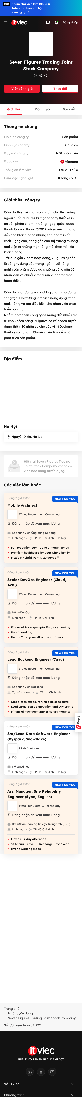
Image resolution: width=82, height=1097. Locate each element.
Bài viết (69, 109)
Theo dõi (60, 89)
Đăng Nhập (70, 22)
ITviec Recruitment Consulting (39, 514)
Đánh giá (42, 109)
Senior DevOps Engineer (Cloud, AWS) (36, 582)
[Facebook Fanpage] (42, 1073)
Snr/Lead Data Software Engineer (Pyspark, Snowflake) (38, 736)
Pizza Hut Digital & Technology (39, 806)
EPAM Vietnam (29, 748)
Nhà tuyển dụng (20, 1013)
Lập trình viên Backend (27, 687)
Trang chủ (11, 1009)
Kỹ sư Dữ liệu (20, 766)
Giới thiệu (14, 109)
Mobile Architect (22, 505)
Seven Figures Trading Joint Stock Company (42, 1018)
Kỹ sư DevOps (21, 612)
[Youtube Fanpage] (52, 1073)
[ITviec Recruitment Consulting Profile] (12, 514)
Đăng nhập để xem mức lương (36, 523)
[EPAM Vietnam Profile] (12, 748)
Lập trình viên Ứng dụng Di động (34, 533)
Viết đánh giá (22, 89)
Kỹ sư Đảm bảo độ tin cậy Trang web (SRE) (41, 824)
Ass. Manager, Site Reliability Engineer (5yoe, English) (34, 794)
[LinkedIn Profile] (31, 1073)
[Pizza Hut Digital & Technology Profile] (12, 806)
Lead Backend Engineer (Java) (35, 659)
